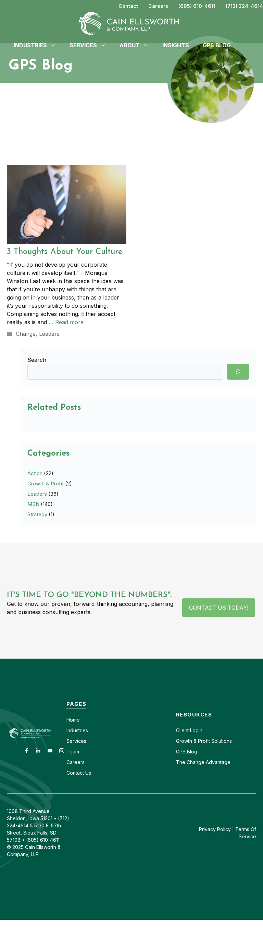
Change (26, 333)
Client (182, 730)
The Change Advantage (203, 762)
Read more (69, 322)
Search (36, 359)
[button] (16, 65)
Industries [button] (30, 45)
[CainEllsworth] (131, 23)
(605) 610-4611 (196, 6)
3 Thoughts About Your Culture (65, 252)
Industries (77, 730)
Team (72, 751)
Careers (158, 6)
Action (34, 473)
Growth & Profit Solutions (204, 741)
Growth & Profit (45, 483)
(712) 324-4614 (244, 6)
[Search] (238, 372)
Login (195, 730)
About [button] (130, 45)
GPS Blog (217, 45)
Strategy (37, 514)
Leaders (49, 333)
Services (76, 741)
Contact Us (78, 773)
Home (73, 720)
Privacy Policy (215, 829)
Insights (175, 45)
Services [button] (83, 45)
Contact (128, 6)
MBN (33, 504)
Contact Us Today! (218, 607)
